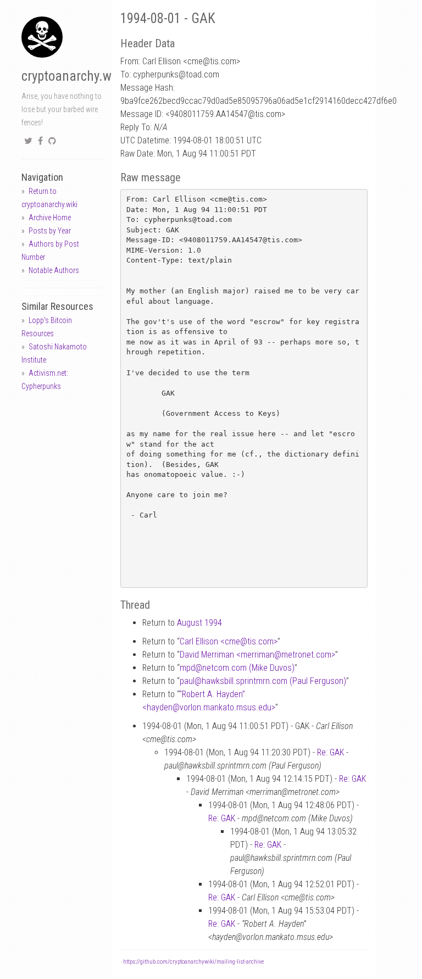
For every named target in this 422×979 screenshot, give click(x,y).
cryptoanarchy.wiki (73, 76)
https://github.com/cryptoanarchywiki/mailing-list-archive (193, 961)
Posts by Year (50, 230)
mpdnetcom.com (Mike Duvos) (237, 668)
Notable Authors (54, 270)
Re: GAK (330, 752)
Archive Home (50, 217)
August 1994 (199, 623)
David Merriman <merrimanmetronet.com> (257, 654)
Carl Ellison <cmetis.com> (228, 641)
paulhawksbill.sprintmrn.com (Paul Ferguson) (263, 681)
